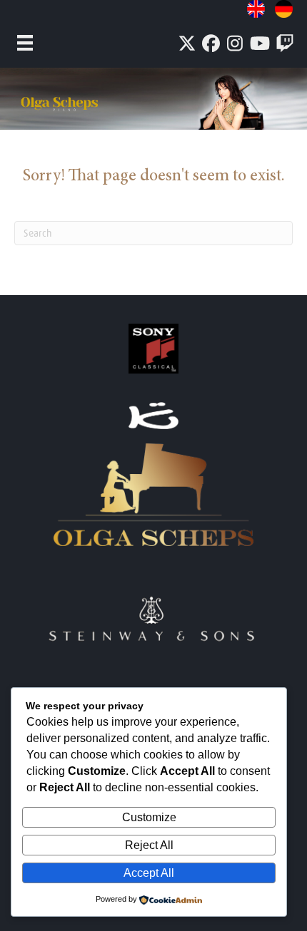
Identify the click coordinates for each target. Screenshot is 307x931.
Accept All (149, 873)
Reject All (149, 845)
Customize (149, 817)
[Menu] (25, 43)
